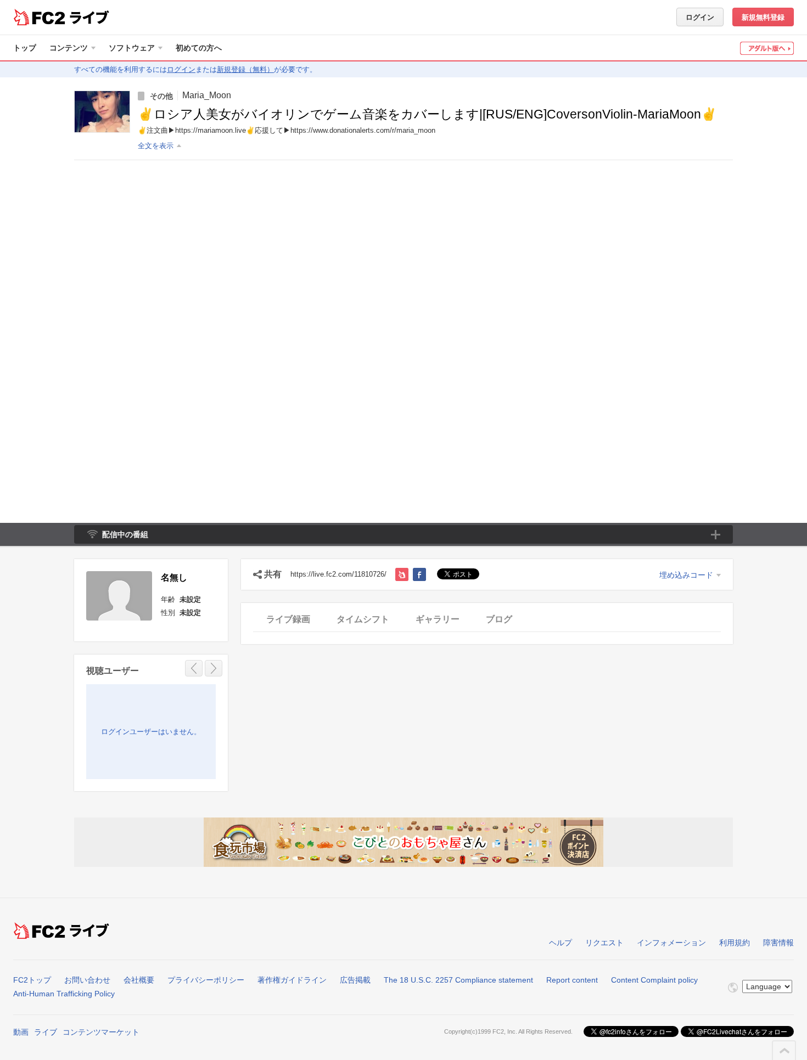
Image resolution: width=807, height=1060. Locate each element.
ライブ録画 (288, 619)
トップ (24, 47)
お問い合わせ (87, 980)
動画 (21, 1032)
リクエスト (604, 942)
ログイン (700, 17)
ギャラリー (437, 619)
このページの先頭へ (784, 1050)
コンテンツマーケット (101, 1032)
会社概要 (139, 980)
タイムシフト (363, 619)
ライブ (45, 1032)
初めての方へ (199, 47)
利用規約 (734, 942)
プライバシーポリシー (205, 980)
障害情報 (778, 942)
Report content (572, 980)
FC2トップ (32, 980)
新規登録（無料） (245, 69)
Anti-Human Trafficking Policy (64, 993)
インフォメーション (671, 942)
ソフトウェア (132, 47)
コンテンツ (68, 47)
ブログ (499, 619)
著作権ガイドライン (292, 980)
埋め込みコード (686, 575)
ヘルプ (560, 942)
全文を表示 (155, 145)
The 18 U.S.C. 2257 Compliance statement (458, 980)
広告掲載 (355, 980)
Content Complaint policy (654, 980)
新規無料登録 (763, 17)
